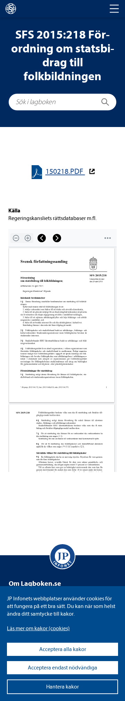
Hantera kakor (62, 687)
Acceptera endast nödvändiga (62, 668)
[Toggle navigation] (114, 8)
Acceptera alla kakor (62, 649)
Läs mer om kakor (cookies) (38, 628)
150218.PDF (65, 171)
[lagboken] (11, 8)
